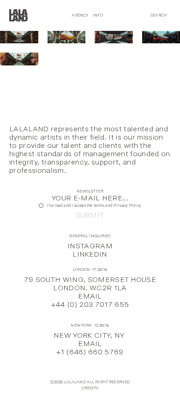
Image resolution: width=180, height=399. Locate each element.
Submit (90, 215)
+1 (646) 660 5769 (89, 351)
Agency (80, 15)
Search (158, 15)
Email (90, 296)
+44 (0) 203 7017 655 (90, 304)
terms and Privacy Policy (117, 205)
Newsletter (90, 191)
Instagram (90, 245)
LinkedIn (90, 254)
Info (98, 15)
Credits (90, 388)
